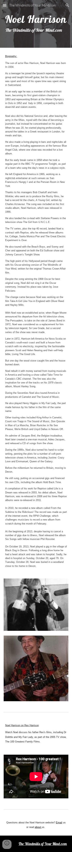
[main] (36, 23)
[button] (4, 5)
